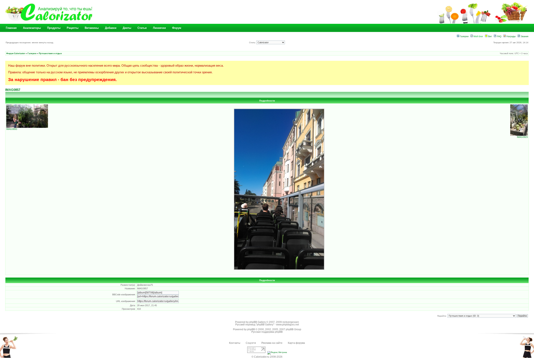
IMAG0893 (11, 129)
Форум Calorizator (15, 53)
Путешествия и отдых (50, 53)
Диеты (127, 27)
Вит (489, 36)
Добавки (110, 27)
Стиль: (252, 42)
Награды (511, 36)
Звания (524, 36)
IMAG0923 (522, 137)
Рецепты (72, 27)
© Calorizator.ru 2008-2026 (267, 356)
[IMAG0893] (27, 127)
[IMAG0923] (519, 135)
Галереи (464, 36)
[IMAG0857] (279, 269)
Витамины (92, 27)
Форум (176, 27)
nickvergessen (290, 322)
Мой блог (478, 36)
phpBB (251, 329)
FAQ (498, 36)
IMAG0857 (12, 89)
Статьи (142, 27)
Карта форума (296, 343)
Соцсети (251, 343)
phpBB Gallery (257, 322)
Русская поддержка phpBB (267, 332)
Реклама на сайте (271, 343)
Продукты (53, 27)
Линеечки (159, 27)
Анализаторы (32, 27)
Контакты (234, 343)
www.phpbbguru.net (287, 324)
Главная (11, 27)
